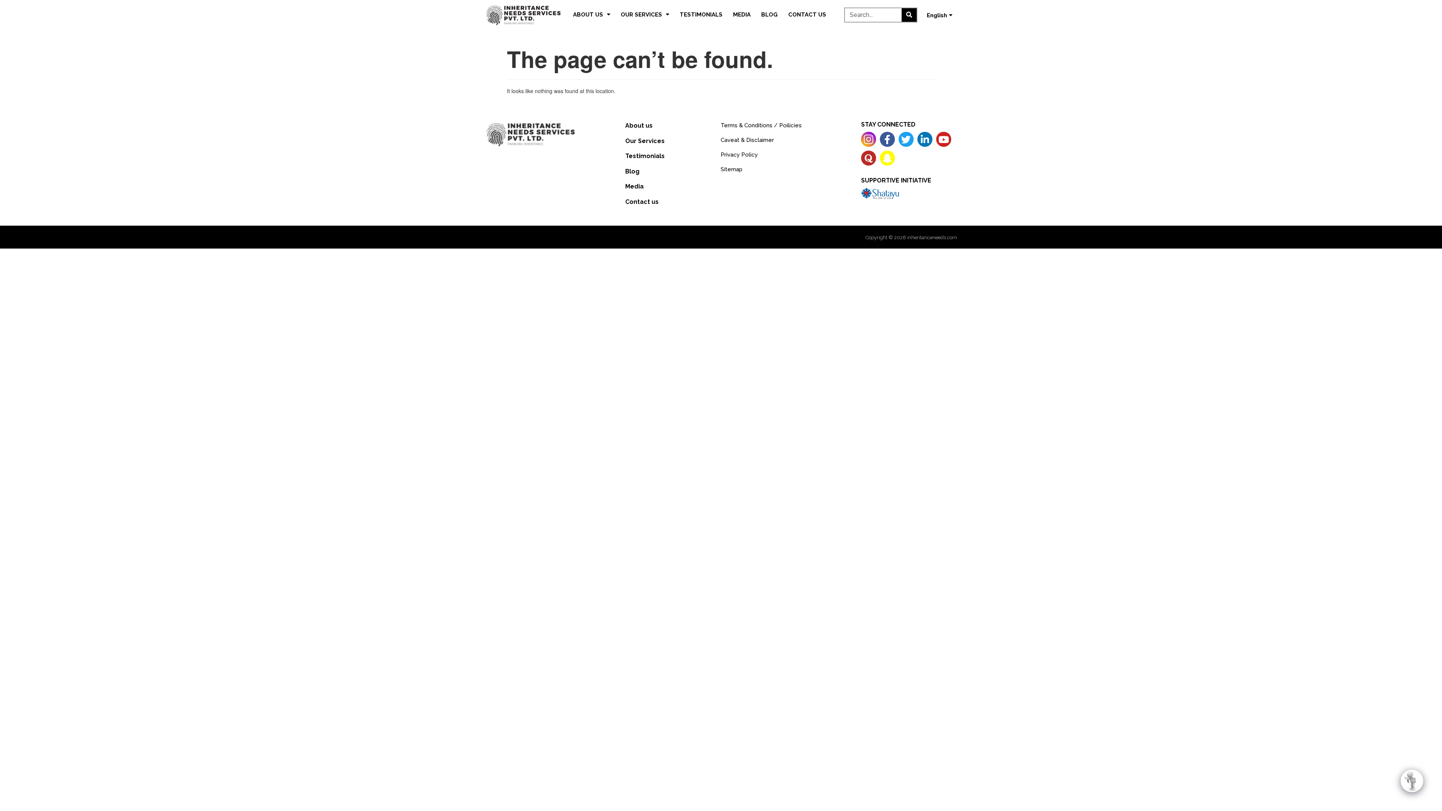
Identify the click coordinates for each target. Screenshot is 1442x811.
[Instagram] (868, 139)
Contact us (807, 14)
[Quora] (868, 158)
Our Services (641, 14)
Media (742, 14)
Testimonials (701, 14)
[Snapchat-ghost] (887, 158)
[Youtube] (943, 139)
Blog (769, 14)
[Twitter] (906, 139)
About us (588, 14)
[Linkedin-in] (924, 139)
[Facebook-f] (887, 139)
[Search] (909, 15)
